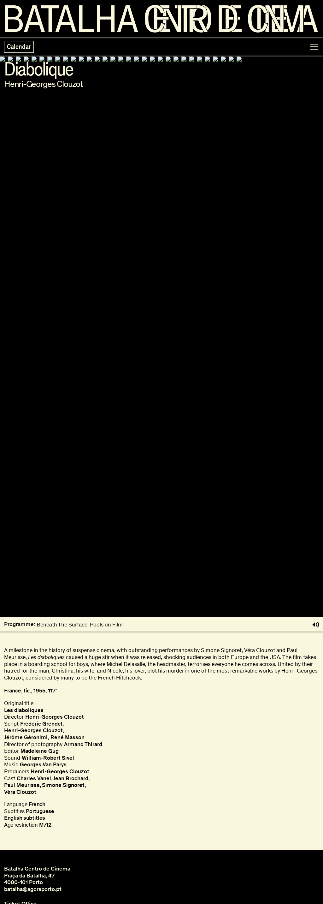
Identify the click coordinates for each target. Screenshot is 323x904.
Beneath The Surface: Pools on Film (80, 624)
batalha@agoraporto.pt (33, 889)
